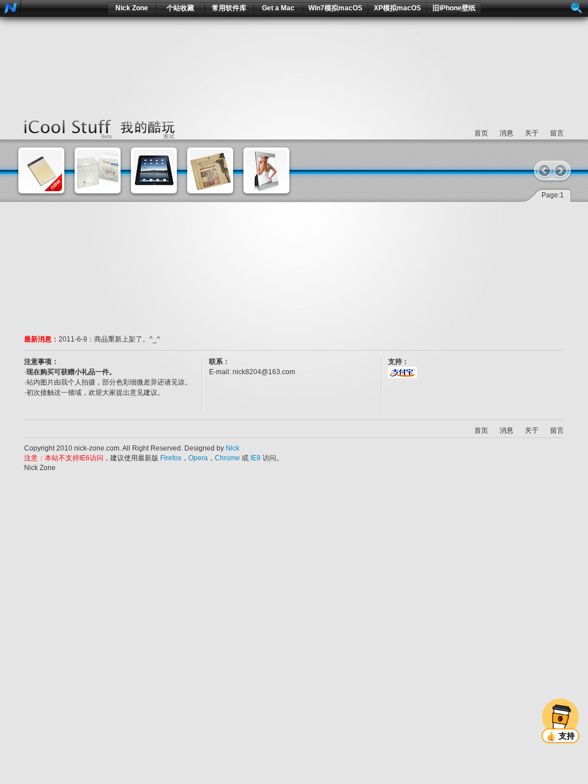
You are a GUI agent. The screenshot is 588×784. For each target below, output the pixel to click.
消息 (506, 133)
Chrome (227, 458)
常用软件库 (229, 8)
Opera (198, 458)
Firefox (170, 458)
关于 (532, 133)
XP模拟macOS (397, 8)
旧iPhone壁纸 (453, 8)
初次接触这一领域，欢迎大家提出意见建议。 (95, 393)
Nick (232, 448)
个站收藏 (180, 8)
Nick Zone (131, 8)
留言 (557, 133)
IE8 (255, 458)
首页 (481, 133)
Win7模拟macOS (335, 8)
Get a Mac (278, 8)
